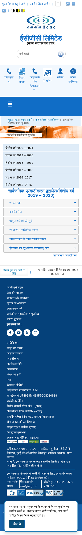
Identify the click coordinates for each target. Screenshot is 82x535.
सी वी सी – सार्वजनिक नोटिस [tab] (23, 230)
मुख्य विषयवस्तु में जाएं (13, 3)
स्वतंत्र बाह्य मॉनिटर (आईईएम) (23, 437)
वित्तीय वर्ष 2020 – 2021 (19, 148)
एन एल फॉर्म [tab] (15, 202)
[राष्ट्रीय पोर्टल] (12, 442)
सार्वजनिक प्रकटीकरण (47, 119)
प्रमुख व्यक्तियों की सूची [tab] (21, 221)
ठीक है (17, 524)
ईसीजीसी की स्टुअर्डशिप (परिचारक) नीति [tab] (29, 248)
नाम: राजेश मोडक (12, 484)
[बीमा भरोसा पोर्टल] (44, 442)
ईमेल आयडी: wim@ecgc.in (28, 484)
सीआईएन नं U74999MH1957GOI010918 (32, 395)
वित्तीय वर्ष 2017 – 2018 (19, 170)
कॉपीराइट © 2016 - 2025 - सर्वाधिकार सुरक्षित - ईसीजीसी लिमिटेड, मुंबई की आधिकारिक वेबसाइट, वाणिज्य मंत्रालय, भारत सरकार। (39, 453)
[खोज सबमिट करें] (61, 54)
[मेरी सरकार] (23, 442)
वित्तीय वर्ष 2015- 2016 (18, 184)
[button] (13, 10)
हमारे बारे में (26, 119)
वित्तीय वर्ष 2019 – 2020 (19, 155)
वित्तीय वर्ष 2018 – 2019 (19, 162)
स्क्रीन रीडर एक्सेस (40, 3)
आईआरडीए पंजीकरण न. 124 (22, 390)
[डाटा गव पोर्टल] (34, 442)
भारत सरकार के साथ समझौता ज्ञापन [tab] (27, 239)
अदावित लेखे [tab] (15, 211)
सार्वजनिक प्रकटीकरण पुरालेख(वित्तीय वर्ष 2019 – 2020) (41, 193)
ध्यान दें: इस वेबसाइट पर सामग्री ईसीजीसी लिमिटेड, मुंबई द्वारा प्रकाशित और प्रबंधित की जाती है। (38, 463)
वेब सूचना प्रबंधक (16, 432)
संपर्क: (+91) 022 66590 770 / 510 (58, 484)
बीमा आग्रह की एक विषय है (21, 422)
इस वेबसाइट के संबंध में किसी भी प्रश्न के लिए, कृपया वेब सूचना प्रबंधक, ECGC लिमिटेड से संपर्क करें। (39, 475)
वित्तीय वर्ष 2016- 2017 (18, 177)
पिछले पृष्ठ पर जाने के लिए (14, 272)
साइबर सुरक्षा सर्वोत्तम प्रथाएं (21, 427)
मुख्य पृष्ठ (12, 119)
